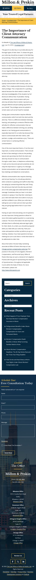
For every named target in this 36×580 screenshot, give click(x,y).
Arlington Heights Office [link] (18, 529)
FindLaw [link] (26, 574)
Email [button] (19, 8)
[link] (18, 3)
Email (3, 403)
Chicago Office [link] (18, 543)
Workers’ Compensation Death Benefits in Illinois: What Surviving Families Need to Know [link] (16, 341)
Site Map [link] (13, 572)
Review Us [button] (18, 556)
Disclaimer (4, 441)
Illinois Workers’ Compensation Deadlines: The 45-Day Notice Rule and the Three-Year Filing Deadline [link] (18, 352)
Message (4, 422)
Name (3, 393)
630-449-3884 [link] (20, 479)
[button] (6, 8)
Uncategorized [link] (19, 45)
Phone (3, 413)
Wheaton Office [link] (18, 502)
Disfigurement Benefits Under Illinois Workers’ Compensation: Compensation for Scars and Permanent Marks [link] (17, 330)
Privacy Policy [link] (22, 572)
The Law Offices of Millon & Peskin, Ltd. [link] (19, 566)
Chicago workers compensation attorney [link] (14, 249)
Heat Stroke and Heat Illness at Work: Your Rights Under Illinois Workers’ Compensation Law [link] (18, 362)
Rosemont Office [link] (18, 515)
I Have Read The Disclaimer (13, 445)
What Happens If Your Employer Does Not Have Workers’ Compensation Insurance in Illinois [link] (18, 318)
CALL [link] (31, 8)
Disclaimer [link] (6, 572)
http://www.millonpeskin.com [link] (11, 270)
